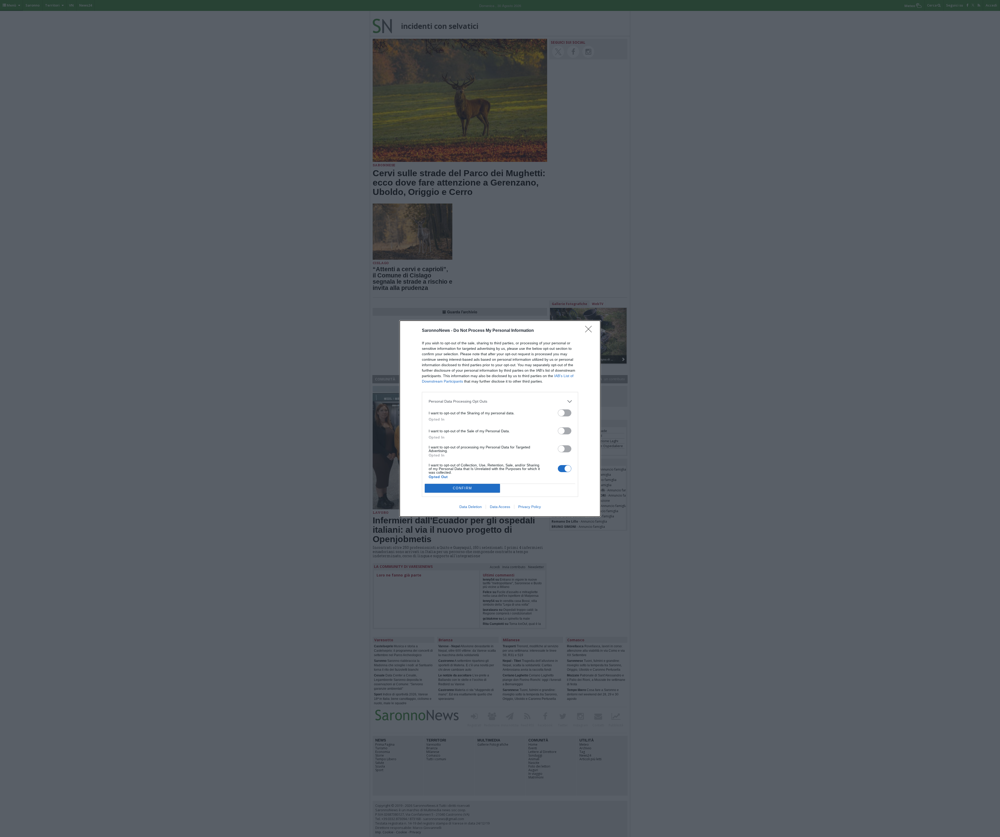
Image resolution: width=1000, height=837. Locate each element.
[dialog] (500, 419)
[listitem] (500, 401)
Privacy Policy (529, 507)
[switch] (564, 412)
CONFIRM (462, 488)
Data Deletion (470, 507)
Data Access (500, 507)
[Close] (590, 331)
